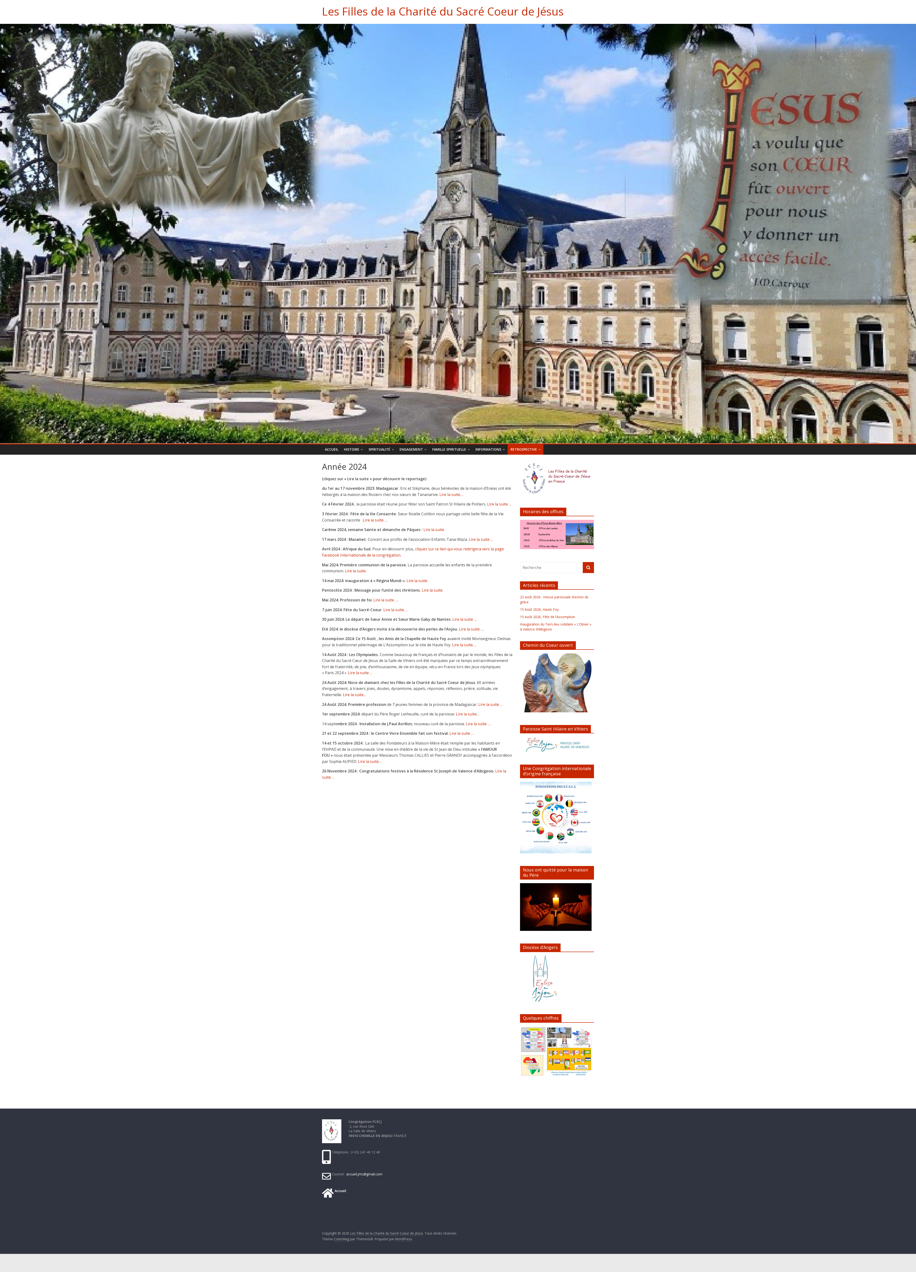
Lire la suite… (467, 714)
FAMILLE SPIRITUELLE (449, 449)
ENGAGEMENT (411, 449)
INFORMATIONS (488, 449)
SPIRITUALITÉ (379, 449)
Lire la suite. (355, 570)
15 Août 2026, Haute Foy (539, 609)
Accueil (340, 1191)
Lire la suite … (499, 504)
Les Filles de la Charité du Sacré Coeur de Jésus (443, 11)
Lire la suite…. (451, 494)
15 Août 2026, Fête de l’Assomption (547, 617)
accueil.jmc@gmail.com (363, 1174)
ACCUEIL (331, 449)
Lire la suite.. (353, 694)
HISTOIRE (351, 449)
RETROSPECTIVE (523, 449)
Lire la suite (433, 529)
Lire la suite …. (385, 600)
